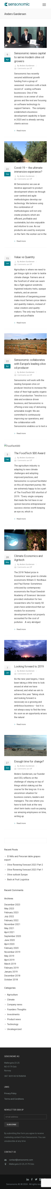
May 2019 (9, 956)
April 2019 (9, 960)
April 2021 (9, 932)
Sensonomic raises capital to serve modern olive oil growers (30, 57)
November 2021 (12, 924)
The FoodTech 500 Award (29, 453)
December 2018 (12, 975)
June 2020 (9, 940)
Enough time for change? (29, 761)
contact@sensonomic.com (21, 1160)
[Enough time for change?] (25, 745)
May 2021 (9, 928)
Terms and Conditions (14, 1099)
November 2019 (12, 952)
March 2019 (10, 963)
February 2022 (11, 920)
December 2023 (12, 904)
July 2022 (9, 916)
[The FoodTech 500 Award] (25, 446)
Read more (21, 131)
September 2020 (12, 936)
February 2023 (11, 912)
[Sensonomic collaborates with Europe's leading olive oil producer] (25, 344)
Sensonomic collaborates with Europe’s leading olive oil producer (30, 363)
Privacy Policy (10, 1093)
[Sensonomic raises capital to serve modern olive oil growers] (25, 37)
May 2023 (9, 908)
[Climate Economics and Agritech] (25, 540)
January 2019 (11, 971)
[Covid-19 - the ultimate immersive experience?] (25, 151)
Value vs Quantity (24, 257)
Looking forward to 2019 (29, 666)
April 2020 (9, 944)
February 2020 (11, 948)
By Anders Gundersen (25, 66)
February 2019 (11, 967)
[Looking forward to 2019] (25, 650)
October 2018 (11, 979)
